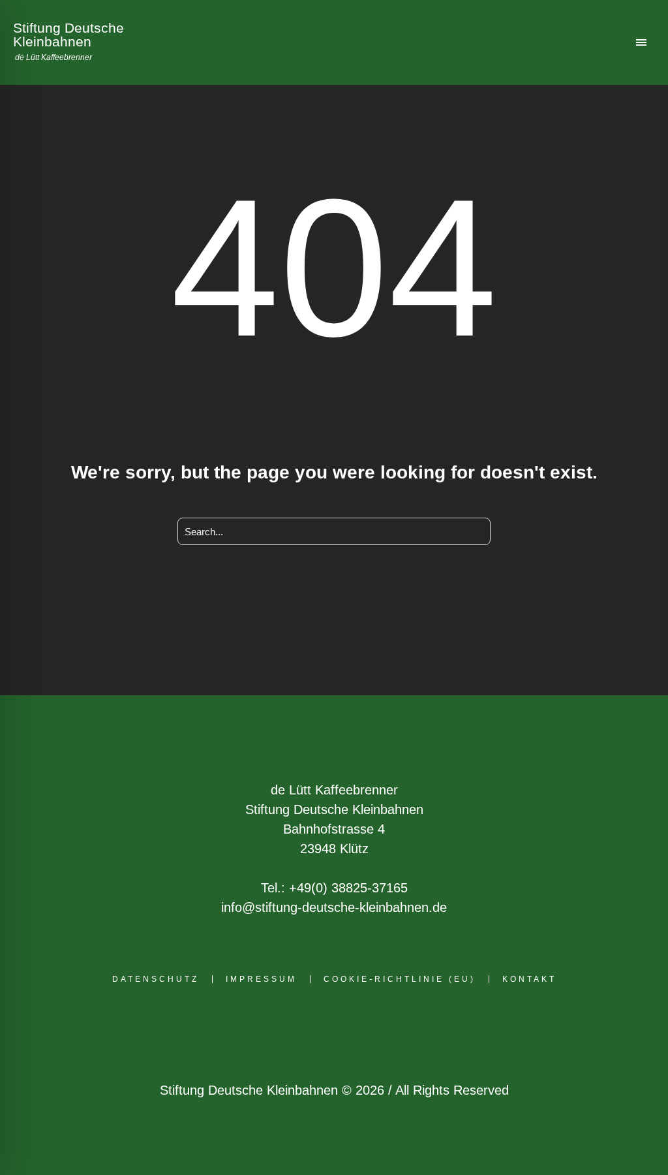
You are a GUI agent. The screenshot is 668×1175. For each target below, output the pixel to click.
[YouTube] (393, 1027)
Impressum (261, 979)
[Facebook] (271, 1027)
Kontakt (529, 979)
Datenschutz (155, 979)
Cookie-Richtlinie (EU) (400, 979)
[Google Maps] (332, 1027)
